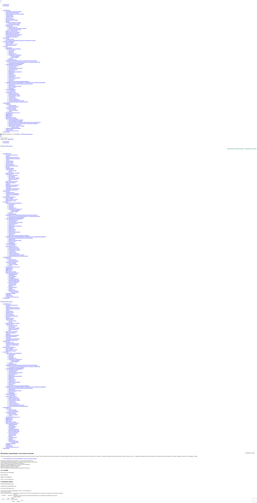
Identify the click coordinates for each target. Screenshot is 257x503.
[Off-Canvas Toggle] (1, 2)
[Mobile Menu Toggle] (1, 8)
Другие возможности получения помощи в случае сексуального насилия (20, 458)
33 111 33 (20, 134)
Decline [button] (8, 499)
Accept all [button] (4, 495)
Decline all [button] (10, 495)
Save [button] (22, 500)
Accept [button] (3, 499)
